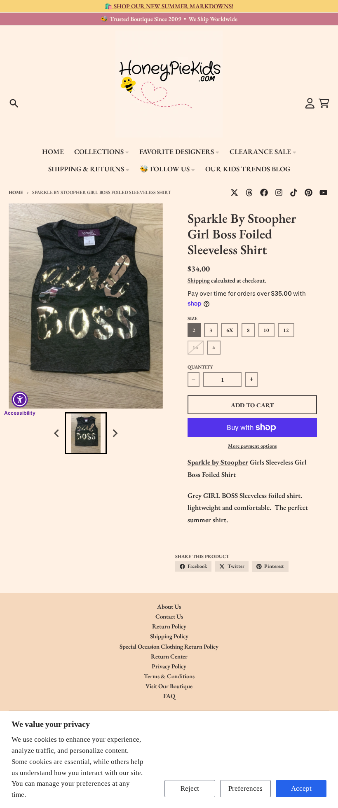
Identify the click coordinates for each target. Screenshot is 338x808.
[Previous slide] (57, 433)
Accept (301, 788)
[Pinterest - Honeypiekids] (309, 192)
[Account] (310, 103)
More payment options (252, 445)
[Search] (14, 103)
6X (229, 330)
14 (195, 347)
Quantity (200, 367)
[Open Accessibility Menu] (20, 399)
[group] (86, 433)
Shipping (199, 280)
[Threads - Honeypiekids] (249, 192)
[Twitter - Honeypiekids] (234, 192)
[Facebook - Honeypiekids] (264, 192)
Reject (190, 788)
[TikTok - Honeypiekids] (294, 192)
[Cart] (324, 103)
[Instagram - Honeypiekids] (279, 192)
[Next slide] (114, 433)
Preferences (245, 788)
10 (266, 330)
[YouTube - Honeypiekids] (323, 192)
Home (16, 192)
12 (286, 330)
